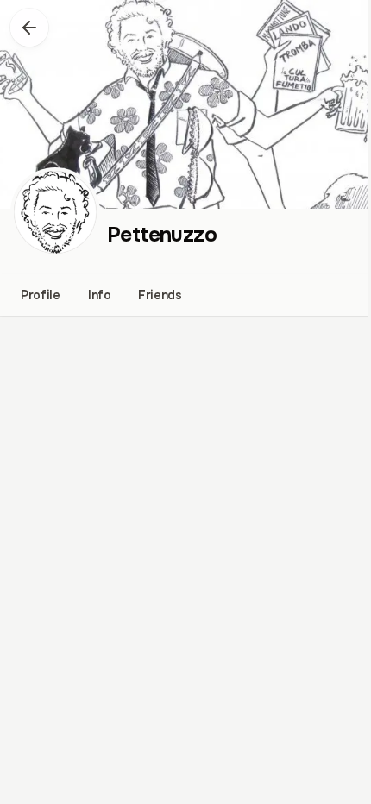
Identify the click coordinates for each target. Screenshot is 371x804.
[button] (29, 28)
